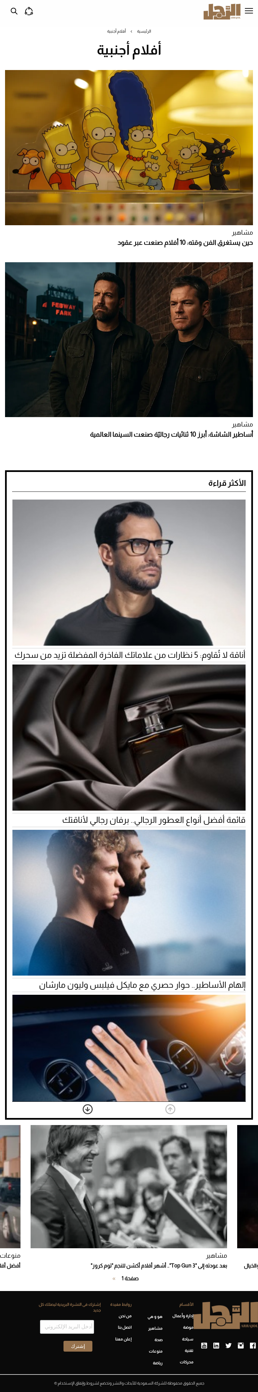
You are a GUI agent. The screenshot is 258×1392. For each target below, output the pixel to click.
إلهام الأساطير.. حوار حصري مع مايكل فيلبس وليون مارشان (142, 984)
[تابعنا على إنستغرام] (241, 1346)
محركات (187, 1362)
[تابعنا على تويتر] (228, 1346)
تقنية (189, 1350)
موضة (188, 1327)
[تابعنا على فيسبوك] (253, 1346)
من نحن (125, 1316)
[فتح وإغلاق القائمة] (249, 11)
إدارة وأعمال (183, 1316)
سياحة (188, 1339)
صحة (159, 1339)
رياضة (158, 1363)
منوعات (156, 1351)
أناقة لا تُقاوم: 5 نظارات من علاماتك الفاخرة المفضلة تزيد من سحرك (130, 654)
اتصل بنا (125, 1327)
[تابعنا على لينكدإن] (216, 1346)
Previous (170, 1109)
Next (87, 1109)
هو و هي (155, 1316)
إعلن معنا (123, 1339)
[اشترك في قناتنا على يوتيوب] (204, 1346)
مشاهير (242, 232)
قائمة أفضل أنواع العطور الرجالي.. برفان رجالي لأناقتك (154, 819)
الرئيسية (144, 31)
